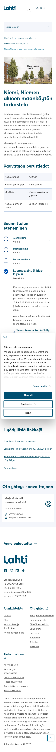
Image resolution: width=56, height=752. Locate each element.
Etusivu (7, 38)
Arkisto (33, 642)
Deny (28, 413)
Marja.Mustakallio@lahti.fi (20, 517)
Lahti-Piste (36, 628)
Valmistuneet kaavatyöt (14, 43)
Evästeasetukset (12, 690)
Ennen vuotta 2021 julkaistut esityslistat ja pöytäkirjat (27, 458)
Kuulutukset (10, 468)
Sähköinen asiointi (39, 624)
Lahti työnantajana (14, 677)
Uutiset (7, 615)
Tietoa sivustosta (13, 681)
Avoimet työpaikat (14, 632)
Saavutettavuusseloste (16, 686)
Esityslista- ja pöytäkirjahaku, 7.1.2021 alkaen (28, 448)
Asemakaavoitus (26, 38)
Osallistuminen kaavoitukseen (20, 441)
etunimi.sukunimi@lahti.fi (17, 592)
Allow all (28, 395)
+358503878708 (16, 514)
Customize (26, 404)
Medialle (34, 646)
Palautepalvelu (38, 620)
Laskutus (34, 633)
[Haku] (28, 10)
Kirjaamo (35, 637)
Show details (40, 386)
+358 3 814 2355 (12, 588)
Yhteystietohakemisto (42, 615)
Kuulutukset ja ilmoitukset (11, 626)
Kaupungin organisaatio (10, 671)
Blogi (6, 620)
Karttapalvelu (11, 664)
